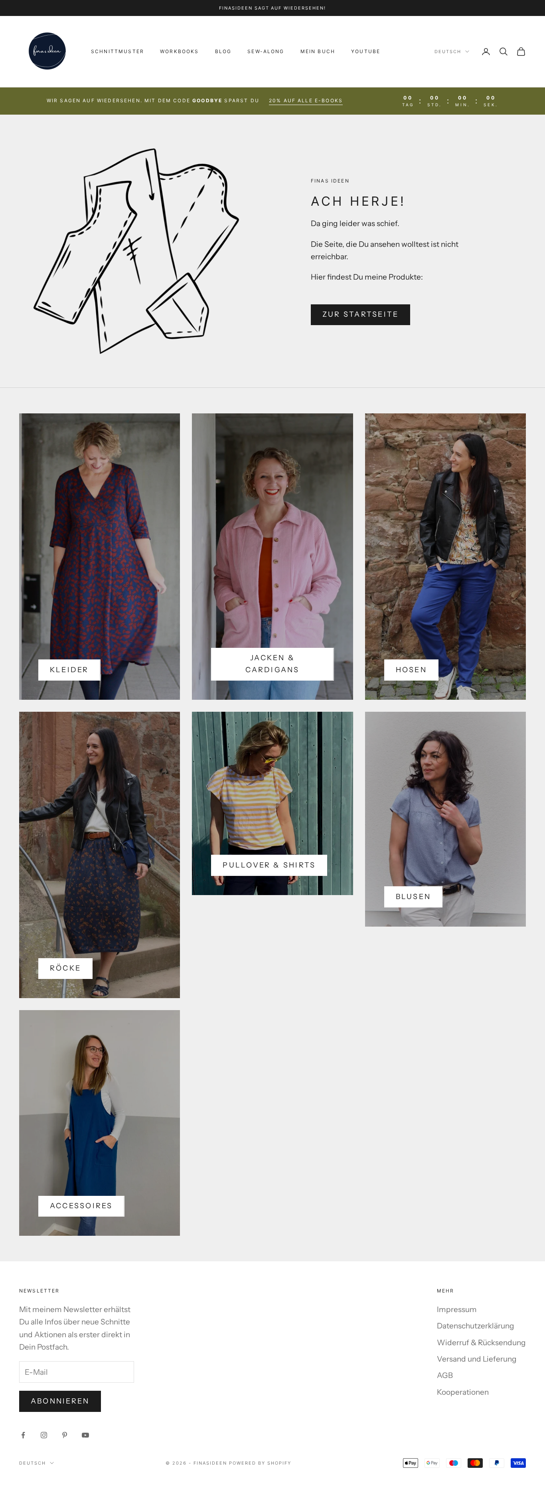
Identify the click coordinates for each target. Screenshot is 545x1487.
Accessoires (81, 1205)
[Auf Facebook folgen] (23, 1435)
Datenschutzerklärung (475, 1325)
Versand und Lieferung (477, 1359)
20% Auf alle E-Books (306, 100)
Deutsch (447, 51)
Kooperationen (463, 1392)
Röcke (65, 968)
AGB (445, 1375)
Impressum (457, 1309)
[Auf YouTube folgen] (85, 1435)
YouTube (365, 51)
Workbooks (179, 51)
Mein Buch (317, 51)
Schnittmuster (117, 51)
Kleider (69, 669)
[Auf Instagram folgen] (44, 1435)
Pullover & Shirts (269, 865)
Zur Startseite (360, 314)
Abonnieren (60, 1401)
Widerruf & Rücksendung (481, 1342)
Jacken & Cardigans (272, 663)
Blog (223, 51)
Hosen (411, 669)
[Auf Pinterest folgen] (65, 1435)
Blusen (413, 896)
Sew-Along (265, 51)
